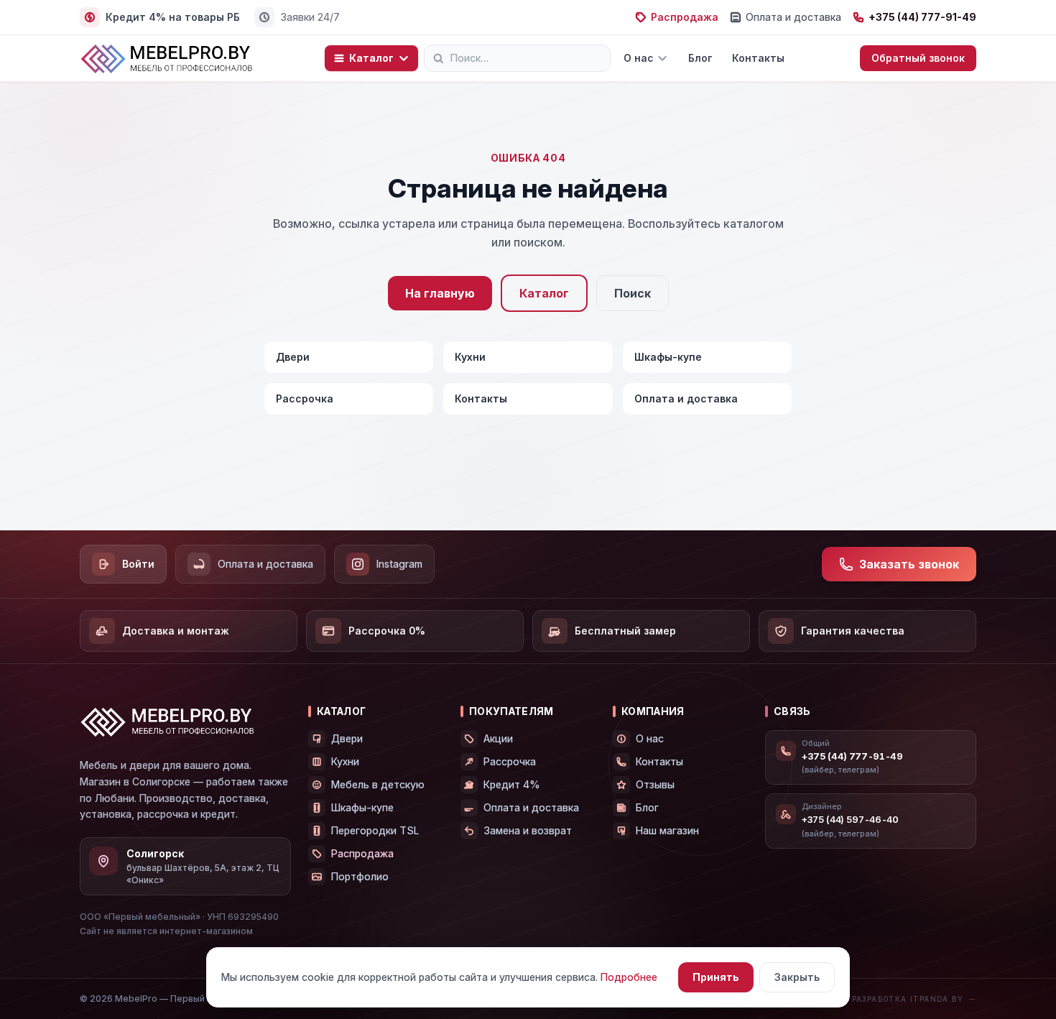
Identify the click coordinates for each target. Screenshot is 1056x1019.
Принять (716, 977)
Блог (700, 58)
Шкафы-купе (668, 357)
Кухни (470, 357)
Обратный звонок (918, 58)
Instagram (399, 564)
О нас (639, 58)
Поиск (632, 293)
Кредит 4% (511, 784)
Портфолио (360, 876)
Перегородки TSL (375, 830)
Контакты (758, 58)
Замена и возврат (527, 830)
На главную (440, 293)
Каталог (371, 58)
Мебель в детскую (378, 784)
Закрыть (797, 977)
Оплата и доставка (793, 17)
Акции (498, 738)
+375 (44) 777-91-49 (922, 17)
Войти (138, 564)
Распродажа (684, 17)
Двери (293, 357)
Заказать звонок (909, 564)
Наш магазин (667, 830)
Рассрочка (304, 398)
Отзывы (655, 784)
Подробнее (629, 977)
